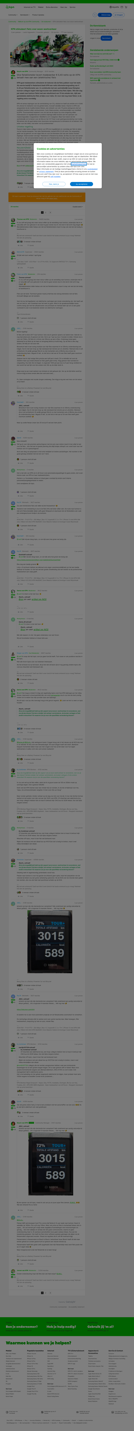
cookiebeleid (92, 169)
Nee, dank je (54, 184)
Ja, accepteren (81, 184)
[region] (68, 165)
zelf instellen (55, 176)
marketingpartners (79, 164)
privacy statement (46, 171)
